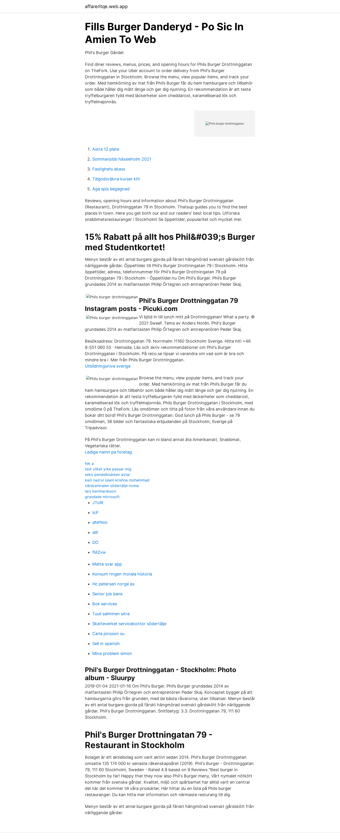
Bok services (104, 603)
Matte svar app (107, 564)
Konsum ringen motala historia (122, 574)
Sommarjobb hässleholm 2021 (121, 159)
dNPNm (100, 522)
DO (95, 542)
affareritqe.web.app (106, 6)
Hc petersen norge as (113, 583)
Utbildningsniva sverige (107, 366)
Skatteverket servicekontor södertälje (129, 623)
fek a (89, 463)
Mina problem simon (112, 653)
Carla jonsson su (108, 633)
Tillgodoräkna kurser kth (116, 179)
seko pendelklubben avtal (107, 474)
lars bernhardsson (100, 491)
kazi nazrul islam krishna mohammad (117, 480)
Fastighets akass (108, 169)
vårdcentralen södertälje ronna (112, 485)
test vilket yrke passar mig (108, 469)
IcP (95, 512)
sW (95, 532)
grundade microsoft (102, 496)
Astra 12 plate (105, 149)
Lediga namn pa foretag (108, 452)
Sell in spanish (106, 643)
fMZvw (99, 552)
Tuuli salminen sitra (111, 613)
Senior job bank (107, 593)
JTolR (97, 502)
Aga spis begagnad (111, 188)
